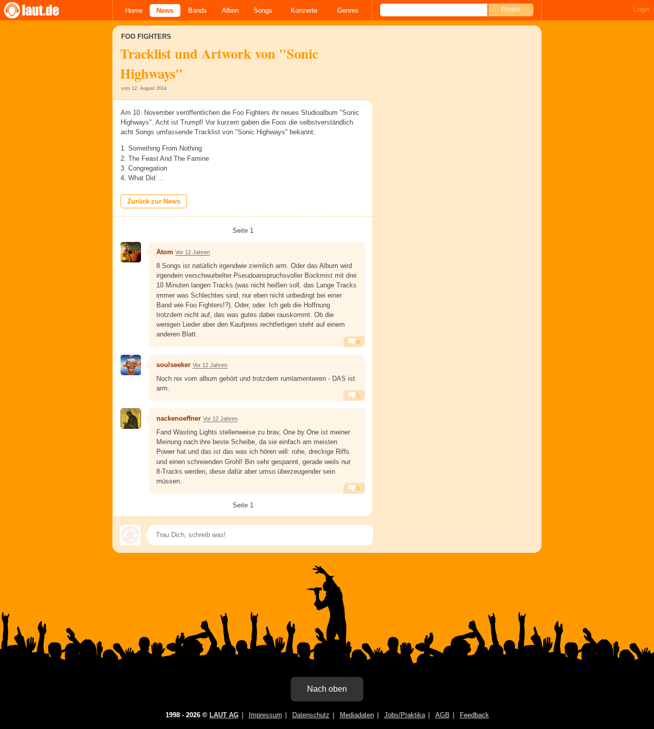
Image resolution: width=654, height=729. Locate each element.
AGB (442, 715)
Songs (262, 10)
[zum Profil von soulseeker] (131, 365)
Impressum (265, 715)
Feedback (474, 715)
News (164, 10)
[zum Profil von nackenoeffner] (131, 418)
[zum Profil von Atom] (131, 252)
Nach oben (327, 689)
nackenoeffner (178, 418)
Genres (348, 10)
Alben (230, 10)
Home (134, 10)
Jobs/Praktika (404, 715)
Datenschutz (311, 715)
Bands (197, 10)
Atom (164, 252)
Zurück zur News (153, 201)
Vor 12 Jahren (192, 252)
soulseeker (173, 365)
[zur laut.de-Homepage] (41, 10)
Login (641, 9)
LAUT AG (224, 715)
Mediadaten (357, 715)
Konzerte (304, 10)
